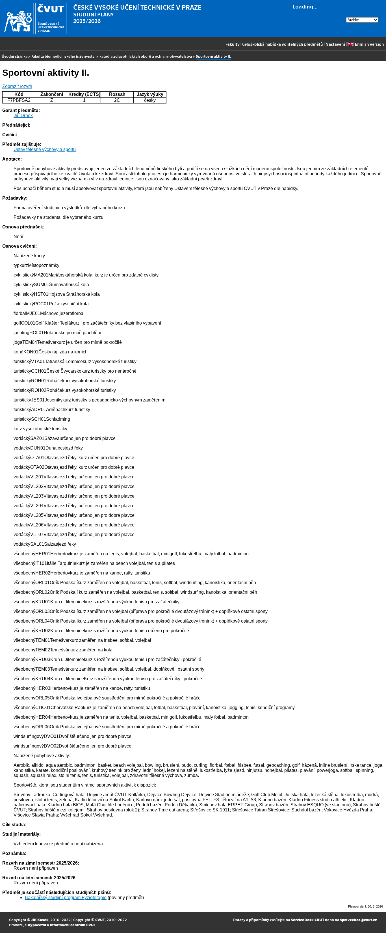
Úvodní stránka (14, 56)
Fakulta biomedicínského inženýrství (63, 56)
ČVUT (100, 919)
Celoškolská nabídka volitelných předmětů (282, 44)
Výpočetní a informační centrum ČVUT (62, 925)
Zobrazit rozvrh (17, 86)
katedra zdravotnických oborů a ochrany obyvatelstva (145, 56)
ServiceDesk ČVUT (307, 919)
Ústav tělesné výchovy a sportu (45, 149)
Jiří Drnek (23, 115)
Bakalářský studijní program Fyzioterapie (66, 897)
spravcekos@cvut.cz (358, 919)
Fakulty (232, 44)
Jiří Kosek (40, 919)
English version (369, 44)
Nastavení (335, 44)
